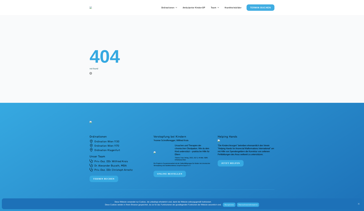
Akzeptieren (229, 205)
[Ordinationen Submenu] (177, 7)
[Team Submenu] (219, 7)
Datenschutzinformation (248, 205)
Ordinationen (167, 7)
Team (213, 7)
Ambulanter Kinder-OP (194, 7)
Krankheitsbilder (233, 7)
